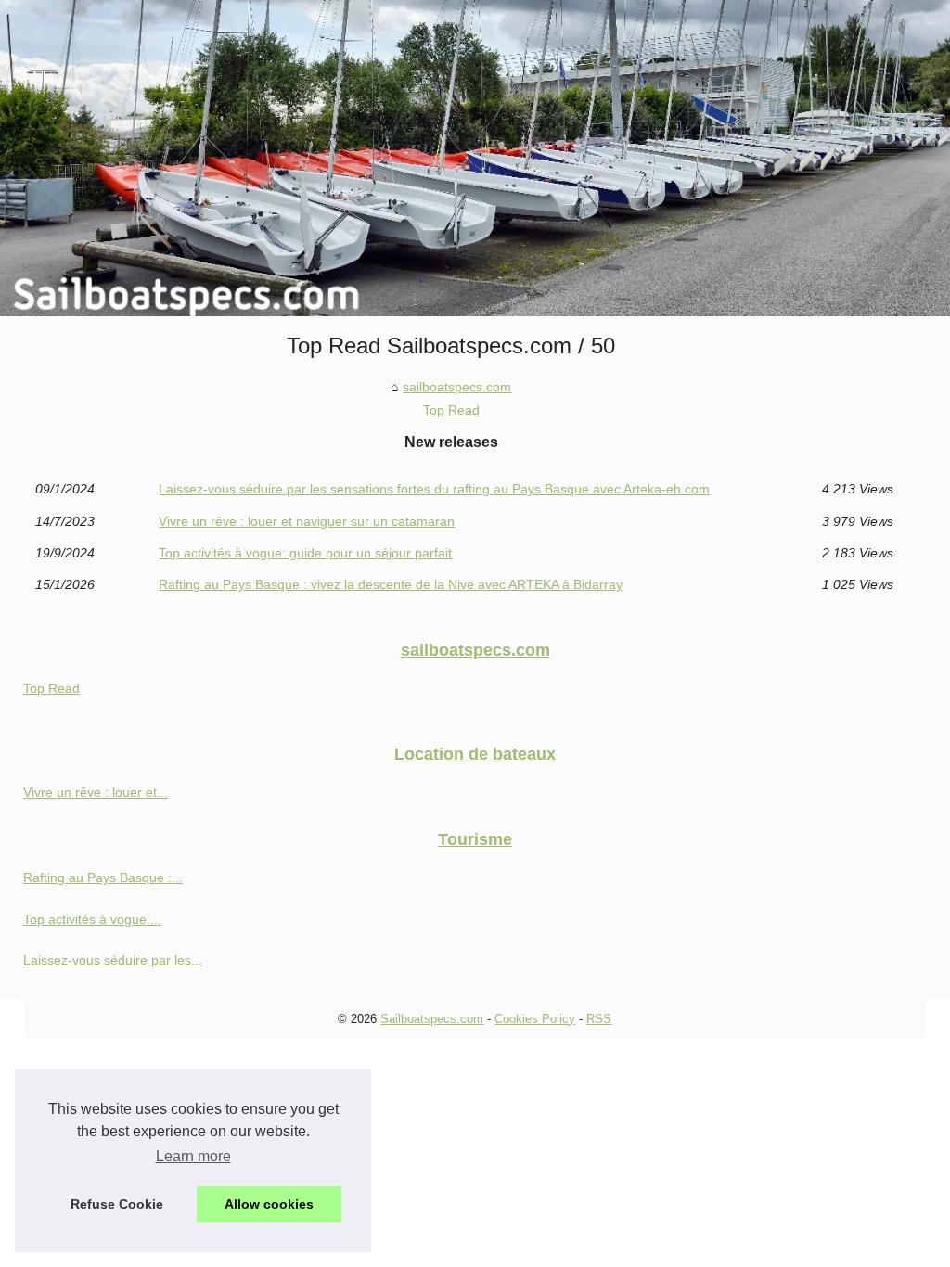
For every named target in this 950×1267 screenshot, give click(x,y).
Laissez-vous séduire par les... (112, 960)
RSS (598, 1019)
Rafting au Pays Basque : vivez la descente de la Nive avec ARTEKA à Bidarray (391, 584)
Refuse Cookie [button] (117, 1204)
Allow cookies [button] (269, 1204)
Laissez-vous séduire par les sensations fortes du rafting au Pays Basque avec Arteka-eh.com (434, 488)
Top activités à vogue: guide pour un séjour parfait (305, 552)
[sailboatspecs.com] (475, 158)
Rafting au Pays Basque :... (103, 877)
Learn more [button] (193, 1156)
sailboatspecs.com (457, 386)
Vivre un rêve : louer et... (95, 792)
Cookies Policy (534, 1019)
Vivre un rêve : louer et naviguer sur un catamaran (307, 521)
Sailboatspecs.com (431, 1019)
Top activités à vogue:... (92, 919)
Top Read (451, 410)
